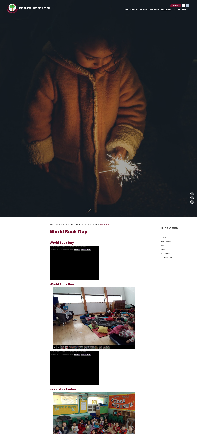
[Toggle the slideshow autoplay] (192, 202)
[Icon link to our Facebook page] (183, 5)
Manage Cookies (85, 249)
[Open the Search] (187, 5)
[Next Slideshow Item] (192, 193)
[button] (55, 316)
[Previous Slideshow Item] (192, 197)
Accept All (77, 249)
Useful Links (175, 5)
